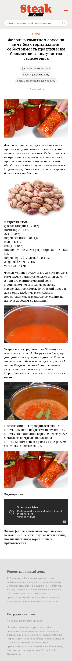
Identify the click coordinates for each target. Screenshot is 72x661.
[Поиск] (63, 23)
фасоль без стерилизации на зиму (36, 80)
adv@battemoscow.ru (30, 621)
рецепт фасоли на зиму (36, 74)
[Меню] (66, 10)
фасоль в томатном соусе (36, 68)
